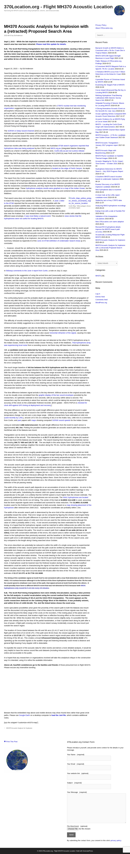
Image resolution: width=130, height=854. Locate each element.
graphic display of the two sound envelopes (56, 395)
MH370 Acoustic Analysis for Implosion (19, 728)
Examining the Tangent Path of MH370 (109, 85)
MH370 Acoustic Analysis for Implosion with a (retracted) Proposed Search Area (110, 247)
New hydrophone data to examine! (108, 190)
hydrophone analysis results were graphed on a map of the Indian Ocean (55, 188)
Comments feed (101, 300)
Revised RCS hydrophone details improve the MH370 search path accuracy (108, 229)
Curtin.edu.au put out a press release (69, 151)
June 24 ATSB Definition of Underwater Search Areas (58, 241)
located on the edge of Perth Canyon (67, 168)
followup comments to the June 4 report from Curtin (27, 271)
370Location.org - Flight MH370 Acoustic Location (58, 6)
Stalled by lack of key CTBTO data (108, 200)
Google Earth (24, 715)
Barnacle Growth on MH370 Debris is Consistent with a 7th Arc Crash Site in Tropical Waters (110, 50)
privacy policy (116, 840)
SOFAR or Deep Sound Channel (21, 131)
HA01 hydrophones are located (75, 497)
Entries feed (100, 297)
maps (33, 420)
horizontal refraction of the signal (63, 333)
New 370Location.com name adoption (109, 222)
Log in (97, 294)
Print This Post (11, 742)
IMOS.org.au (56, 148)
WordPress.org (101, 303)
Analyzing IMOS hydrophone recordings (110, 206)
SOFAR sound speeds (61, 420)
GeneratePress (88, 851)
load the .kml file (58, 715)
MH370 (98, 276)
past (19, 420)
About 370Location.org (103, 28)
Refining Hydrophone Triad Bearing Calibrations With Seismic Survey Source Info (108, 98)
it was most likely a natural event (37, 216)
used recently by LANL (14, 418)
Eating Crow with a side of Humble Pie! (110, 211)
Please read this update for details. (51, 44)
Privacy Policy (100, 25)
